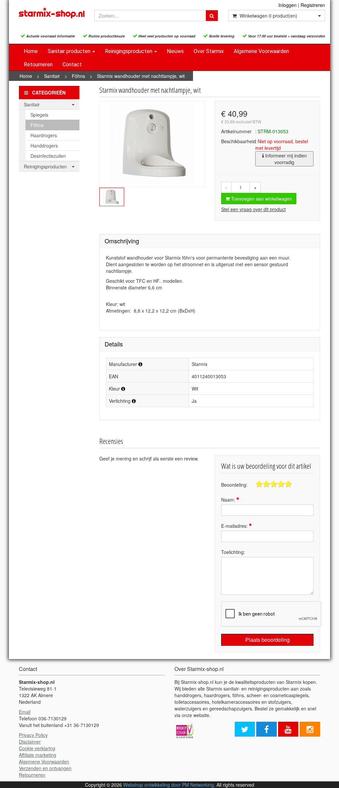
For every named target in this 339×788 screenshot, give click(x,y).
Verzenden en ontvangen (45, 768)
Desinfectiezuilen (48, 155)
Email (24, 711)
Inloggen (287, 5)
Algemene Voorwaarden (261, 51)
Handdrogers (44, 145)
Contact (72, 64)
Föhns (78, 76)
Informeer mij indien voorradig (285, 158)
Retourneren (38, 64)
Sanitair (52, 76)
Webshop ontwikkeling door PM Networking (168, 784)
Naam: (228, 499)
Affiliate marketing (37, 755)
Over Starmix (209, 51)
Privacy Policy (33, 735)
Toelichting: (233, 552)
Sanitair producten (70, 51)
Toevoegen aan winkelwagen (261, 198)
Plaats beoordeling (267, 639)
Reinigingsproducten (129, 51)
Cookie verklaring (37, 748)
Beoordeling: (234, 484)
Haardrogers (43, 135)
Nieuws (175, 51)
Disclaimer (30, 741)
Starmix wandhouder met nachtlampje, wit (141, 76)
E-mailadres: (235, 525)
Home (31, 51)
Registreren (313, 5)
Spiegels (39, 114)
